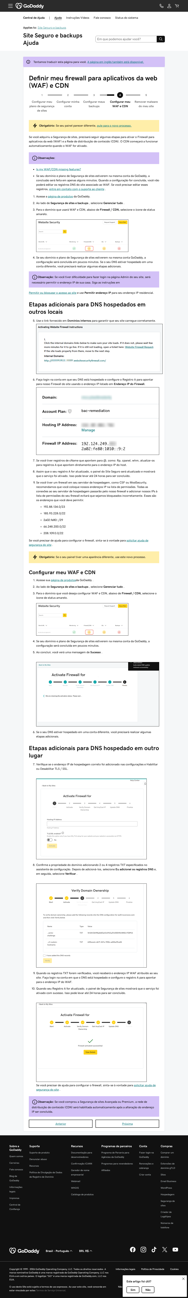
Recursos (34, 1166)
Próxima (127, 1123)
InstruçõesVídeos (77, 17)
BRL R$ (84, 1250)
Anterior (60, 1123)
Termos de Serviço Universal (50, 1290)
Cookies (174, 1269)
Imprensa (14, 1198)
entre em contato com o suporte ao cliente (76, 189)
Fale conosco (102, 17)
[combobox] (126, 39)
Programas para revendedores (117, 1163)
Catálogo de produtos (82, 1194)
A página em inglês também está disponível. (115, 61)
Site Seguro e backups (52, 27)
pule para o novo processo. (114, 125)
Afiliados (105, 1170)
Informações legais (125, 1269)
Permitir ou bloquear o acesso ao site (52, 292)
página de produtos (60, 196)
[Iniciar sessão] (169, 5)
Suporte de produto (39, 1152)
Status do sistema (126, 17)
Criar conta (145, 1174)
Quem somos (16, 1156)
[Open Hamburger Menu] (9, 5)
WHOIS (75, 1188)
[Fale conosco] (161, 5)
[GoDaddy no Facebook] (132, 1251)
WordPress (166, 1188)
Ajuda (58, 17)
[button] (183, 1278)
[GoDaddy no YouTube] (175, 1251)
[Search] (161, 39)
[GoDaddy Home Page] (24, 1251)
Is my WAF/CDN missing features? (58, 169)
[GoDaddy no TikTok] (154, 1251)
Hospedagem (167, 1194)
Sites (163, 1174)
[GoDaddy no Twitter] (164, 1251)
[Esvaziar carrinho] (177, 5)
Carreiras (14, 1163)
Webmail (75, 1181)
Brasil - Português (57, 1250)
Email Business (168, 1181)
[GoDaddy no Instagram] (143, 1251)
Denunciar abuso (38, 1159)
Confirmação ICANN (81, 1163)
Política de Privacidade (152, 1269)
